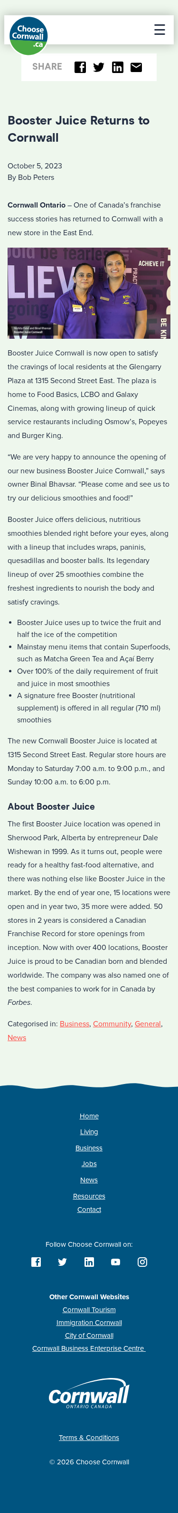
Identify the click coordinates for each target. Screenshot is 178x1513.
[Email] (136, 67)
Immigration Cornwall (89, 1322)
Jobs (89, 1163)
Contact (89, 1209)
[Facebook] (80, 67)
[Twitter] (99, 67)
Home (89, 1116)
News (17, 1038)
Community (112, 1024)
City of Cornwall (89, 1335)
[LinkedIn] (117, 67)
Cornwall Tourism (89, 1309)
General (148, 1024)
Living (89, 1131)
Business (74, 1024)
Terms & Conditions (89, 1437)
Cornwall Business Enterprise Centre (89, 1348)
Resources (89, 1196)
